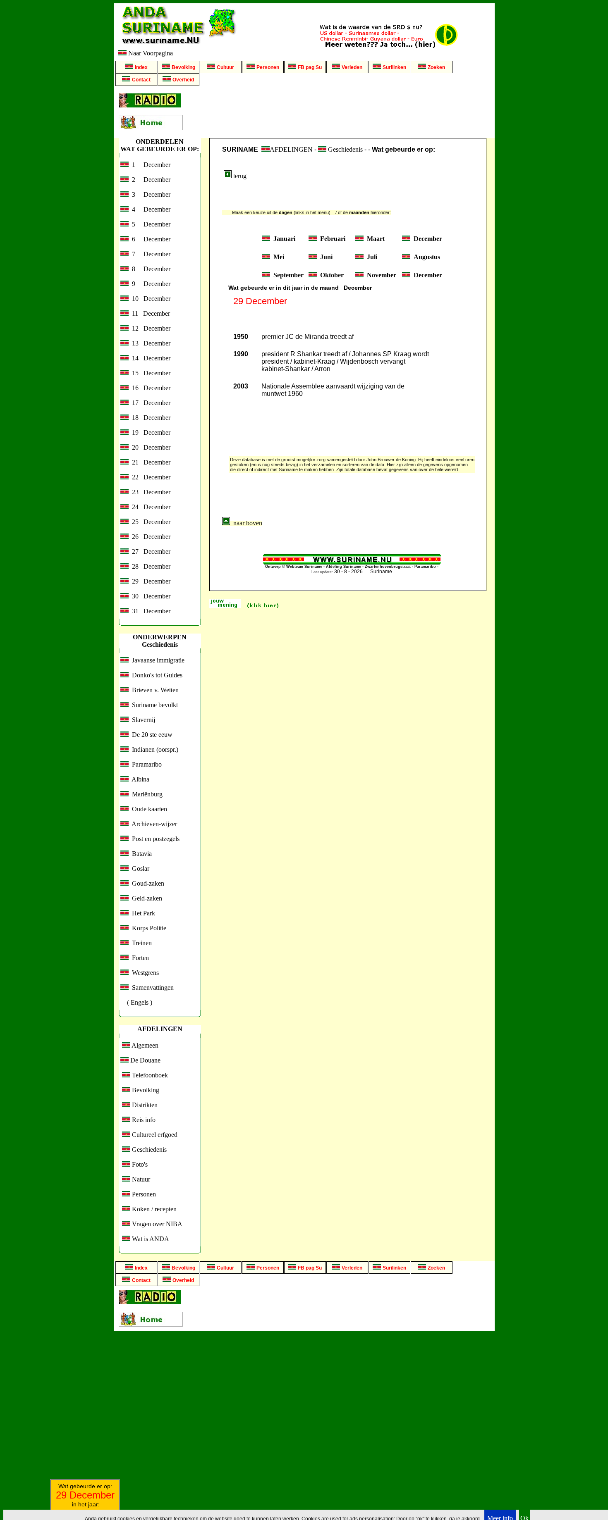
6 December (149, 239)
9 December (149, 283)
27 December (149, 551)
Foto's (139, 1164)
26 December (149, 536)
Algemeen (144, 1045)
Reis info (143, 1119)
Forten (139, 957)
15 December (149, 372)
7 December (149, 253)
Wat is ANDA (149, 1238)
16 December (149, 387)
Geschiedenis (148, 1149)
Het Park (142, 913)
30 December (149, 596)
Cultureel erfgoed (153, 1134)
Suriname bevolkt (153, 704)
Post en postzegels (154, 838)
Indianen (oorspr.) (153, 749)
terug (239, 175)
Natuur (140, 1179)
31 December (149, 611)
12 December (149, 328)
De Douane (144, 1060)
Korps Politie (147, 928)
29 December (149, 581)
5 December (149, 224)
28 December (149, 566)
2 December (149, 179)
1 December (149, 164)
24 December (149, 506)
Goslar (139, 868)
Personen (143, 1194)
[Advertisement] (340, 112)
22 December (149, 477)
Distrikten (144, 1104)
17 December (149, 402)
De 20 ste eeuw (150, 734)
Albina (139, 779)
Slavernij (142, 719)
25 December (149, 521)
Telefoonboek (149, 1075)
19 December (149, 432)
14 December (149, 358)
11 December (149, 313)
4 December (149, 209)
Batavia (140, 853)
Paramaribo (145, 764)
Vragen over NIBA (156, 1223)
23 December (149, 492)
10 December (149, 298)
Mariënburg (146, 794)
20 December (149, 447)
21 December (149, 462)
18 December (149, 417)
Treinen (140, 942)
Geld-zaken (145, 898)
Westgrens (144, 972)
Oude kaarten (148, 808)
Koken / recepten (153, 1209)
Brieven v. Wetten (154, 689)
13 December (149, 343)
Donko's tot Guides (155, 675)
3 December (149, 194)
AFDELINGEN (291, 149)
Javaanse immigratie (156, 660)
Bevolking (144, 1090)
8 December (149, 268)
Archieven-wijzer (153, 823)
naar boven (246, 523)
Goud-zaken (146, 883)
